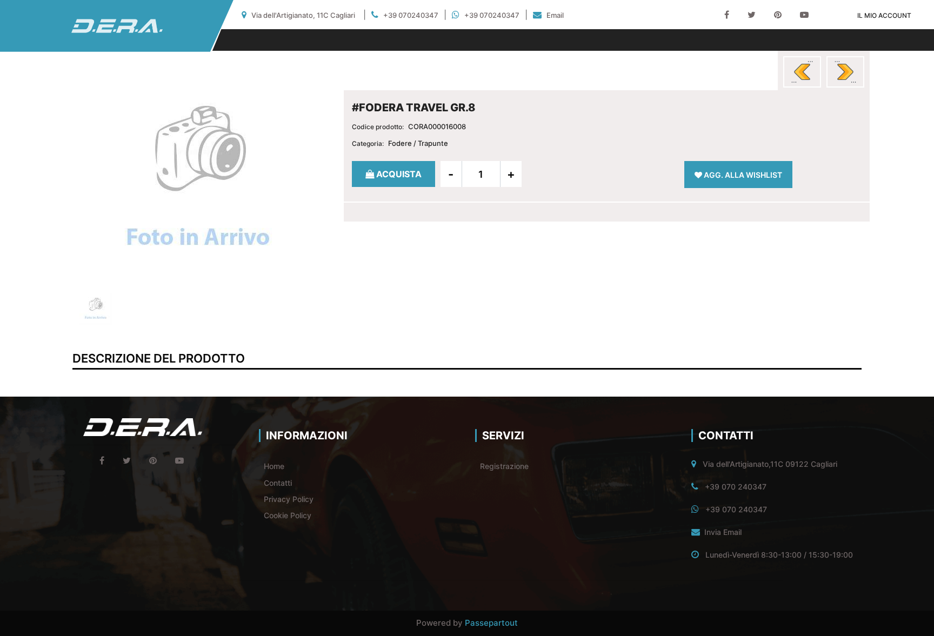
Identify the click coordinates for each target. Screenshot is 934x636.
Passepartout (491, 623)
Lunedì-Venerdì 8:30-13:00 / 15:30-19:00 (779, 554)
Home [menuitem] (274, 466)
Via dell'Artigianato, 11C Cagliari (303, 15)
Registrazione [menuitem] (504, 466)
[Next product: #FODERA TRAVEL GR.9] (845, 71)
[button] (198, 179)
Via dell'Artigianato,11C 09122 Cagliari (770, 463)
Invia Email (723, 532)
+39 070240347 (410, 15)
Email (555, 15)
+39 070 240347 (735, 486)
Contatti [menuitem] (278, 482)
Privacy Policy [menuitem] (288, 499)
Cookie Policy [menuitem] (287, 515)
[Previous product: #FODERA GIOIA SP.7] (802, 71)
